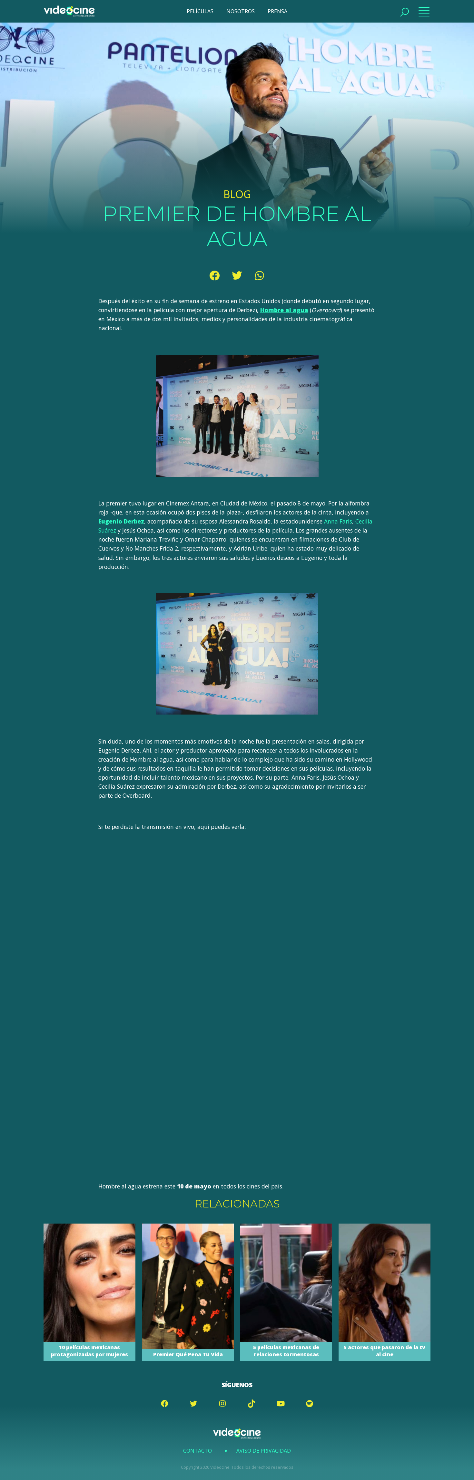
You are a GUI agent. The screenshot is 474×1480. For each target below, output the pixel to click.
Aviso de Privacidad (263, 1450)
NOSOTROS (240, 11)
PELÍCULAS (200, 11)
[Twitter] (237, 275)
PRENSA (277, 11)
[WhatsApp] (260, 275)
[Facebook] (214, 275)
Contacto (197, 1450)
